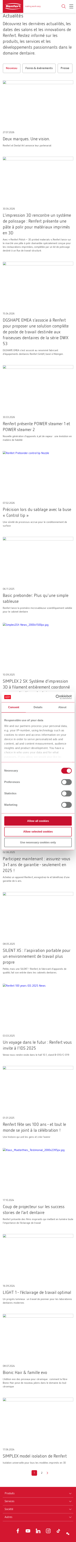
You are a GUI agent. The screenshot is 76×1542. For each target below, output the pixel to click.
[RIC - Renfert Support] (67, 1534)
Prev (28, 1473)
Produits (10, 1493)
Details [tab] (38, 707)
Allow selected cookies (38, 831)
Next (47, 1473)
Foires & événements (39, 68)
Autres (8, 1517)
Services (9, 1501)
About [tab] (62, 707)
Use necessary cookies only (38, 842)
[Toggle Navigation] (71, 6)
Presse (65, 68)
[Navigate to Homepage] (22, 6)
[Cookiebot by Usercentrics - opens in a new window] (55, 697)
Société (9, 1509)
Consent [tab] (13, 707)
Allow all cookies (38, 820)
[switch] (66, 782)
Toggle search (64, 6)
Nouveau (11, 68)
